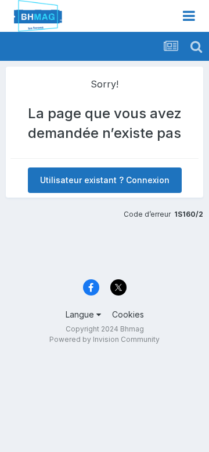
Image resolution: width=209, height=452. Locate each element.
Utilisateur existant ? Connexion (105, 180)
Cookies (128, 314)
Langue (81, 314)
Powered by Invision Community (104, 339)
